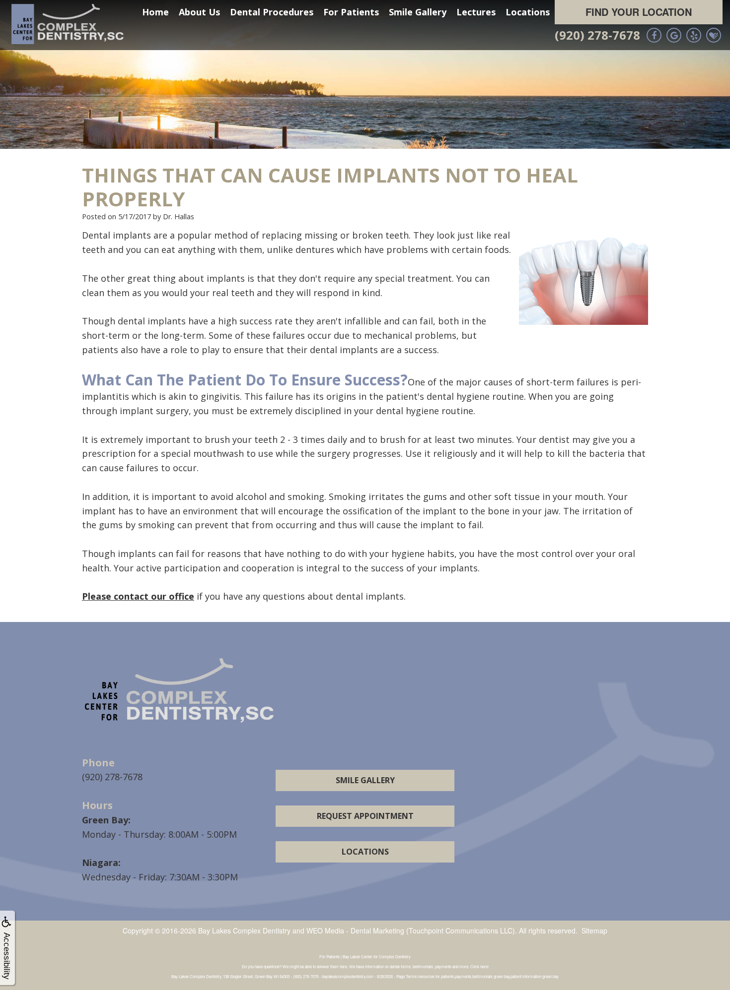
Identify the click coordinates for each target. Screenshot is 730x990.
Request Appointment (365, 815)
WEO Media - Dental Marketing (355, 930)
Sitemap (594, 930)
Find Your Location (638, 11)
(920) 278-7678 (597, 35)
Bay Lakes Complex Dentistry (244, 930)
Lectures (476, 12)
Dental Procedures (271, 12)
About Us (199, 12)
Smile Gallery (417, 12)
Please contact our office (138, 596)
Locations (528, 12)
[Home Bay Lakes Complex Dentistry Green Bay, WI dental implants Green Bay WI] (69, 24)
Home (155, 12)
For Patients (351, 12)
